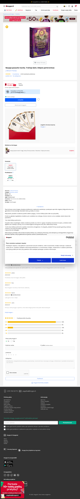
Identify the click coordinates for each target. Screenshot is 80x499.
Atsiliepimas (8, 358)
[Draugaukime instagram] (8, 476)
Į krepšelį (20, 100)
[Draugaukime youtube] (15, 476)
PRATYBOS (9, 10)
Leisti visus (63, 260)
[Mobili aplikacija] (8, 465)
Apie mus (43, 400)
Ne (8, 341)
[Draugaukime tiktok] (11, 476)
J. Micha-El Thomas (14, 190)
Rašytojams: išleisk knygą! (47, 407)
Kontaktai (43, 406)
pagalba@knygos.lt (29, 391)
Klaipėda (6, 442)
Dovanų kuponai (8, 409)
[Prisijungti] (72, 6)
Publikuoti (40, 378)
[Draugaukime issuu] (18, 476)
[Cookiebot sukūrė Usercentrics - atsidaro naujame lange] (67, 237)
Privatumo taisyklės (45, 404)
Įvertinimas (8, 352)
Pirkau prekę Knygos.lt (11, 338)
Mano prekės (7, 404)
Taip (14, 341)
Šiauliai (5, 443)
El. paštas (43, 345)
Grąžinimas (6, 403)
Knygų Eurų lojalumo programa (31, 450)
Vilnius (5, 439)
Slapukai (43, 403)
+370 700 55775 (12, 391)
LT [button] (65, 6)
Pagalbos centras (8, 406)
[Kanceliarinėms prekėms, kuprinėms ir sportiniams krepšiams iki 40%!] (40, 19)
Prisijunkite (13, 91)
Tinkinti (39, 260)
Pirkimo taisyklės (45, 401)
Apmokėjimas (7, 400)
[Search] (57, 6)
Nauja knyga (10, 166)
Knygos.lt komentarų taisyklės (41, 382)
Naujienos (28, 10)
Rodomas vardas (10, 345)
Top (36, 10)
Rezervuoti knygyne (20, 105)
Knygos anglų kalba (66, 10)
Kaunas (6, 440)
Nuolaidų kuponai (8, 412)
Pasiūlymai (55, 10)
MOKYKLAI (20, 10)
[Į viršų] (76, 488)
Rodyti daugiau (8, 312)
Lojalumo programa (9, 410)
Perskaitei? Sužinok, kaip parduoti (12, 407)
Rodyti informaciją (66, 255)
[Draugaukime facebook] (5, 476)
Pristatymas (7, 401)
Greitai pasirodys (45, 10)
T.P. (9, 180)
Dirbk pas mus (44, 409)
